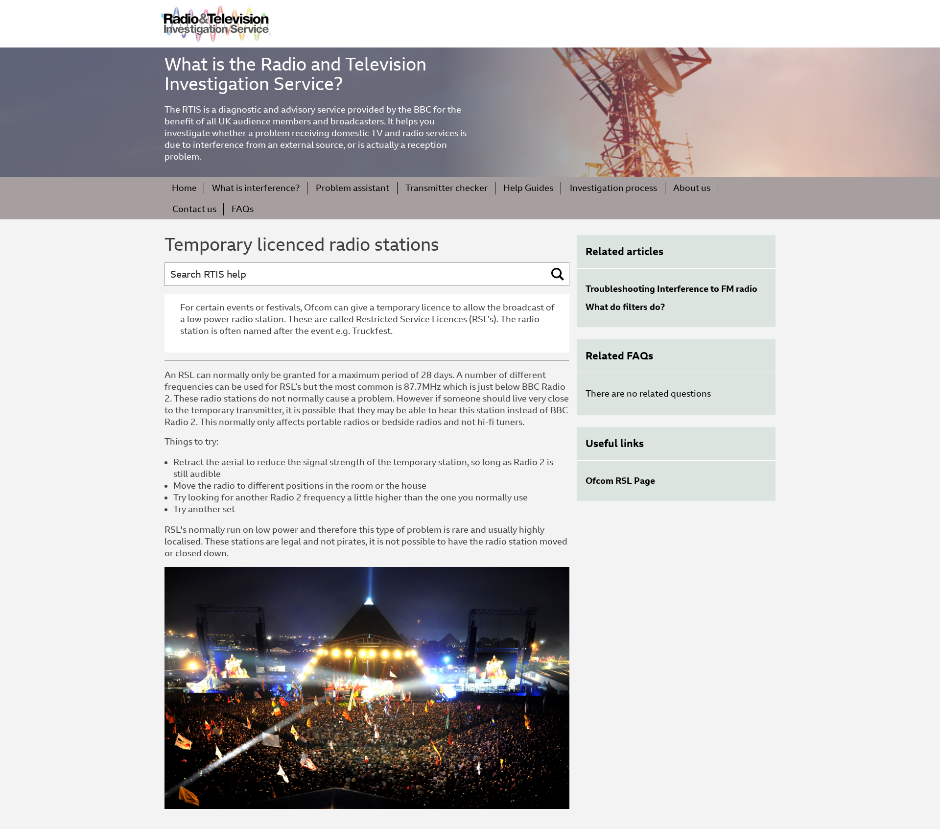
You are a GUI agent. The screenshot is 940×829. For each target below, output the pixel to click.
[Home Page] (216, 24)
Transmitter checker (446, 188)
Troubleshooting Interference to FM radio (671, 289)
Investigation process (613, 188)
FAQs (243, 209)
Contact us (194, 209)
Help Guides (528, 188)
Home (184, 188)
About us (691, 188)
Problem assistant (352, 188)
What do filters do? (625, 307)
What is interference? (256, 188)
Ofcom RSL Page (620, 480)
